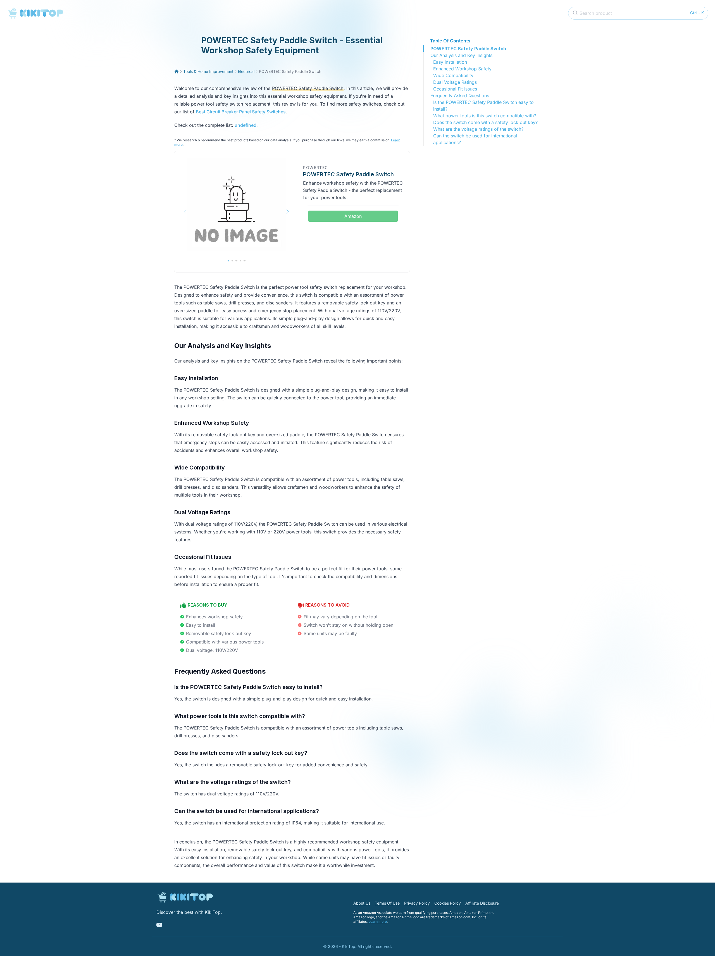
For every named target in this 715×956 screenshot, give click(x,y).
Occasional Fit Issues (455, 89)
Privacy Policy (417, 903)
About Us (361, 903)
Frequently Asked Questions (459, 95)
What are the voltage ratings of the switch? (478, 129)
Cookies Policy (447, 903)
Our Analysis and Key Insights (461, 55)
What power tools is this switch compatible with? (484, 115)
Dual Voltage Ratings (455, 82)
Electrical (246, 71)
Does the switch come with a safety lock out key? (485, 122)
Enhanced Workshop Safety (462, 68)
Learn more (377, 921)
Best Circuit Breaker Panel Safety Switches (241, 112)
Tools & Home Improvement (208, 71)
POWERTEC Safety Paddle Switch (468, 48)
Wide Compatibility (453, 75)
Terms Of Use (387, 903)
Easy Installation (450, 62)
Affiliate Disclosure (482, 903)
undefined (245, 125)
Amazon (353, 216)
